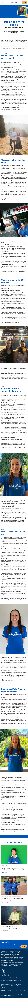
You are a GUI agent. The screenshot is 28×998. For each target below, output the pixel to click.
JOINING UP (14, 48)
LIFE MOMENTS (6, 48)
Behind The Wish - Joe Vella (10, 926)
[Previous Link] (0, 48)
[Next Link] (27, 48)
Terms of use (10, 995)
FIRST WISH (21, 48)
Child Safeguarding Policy (19, 994)
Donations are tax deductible (7, 994)
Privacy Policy (14, 980)
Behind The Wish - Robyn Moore (11, 866)
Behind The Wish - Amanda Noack (11, 896)
